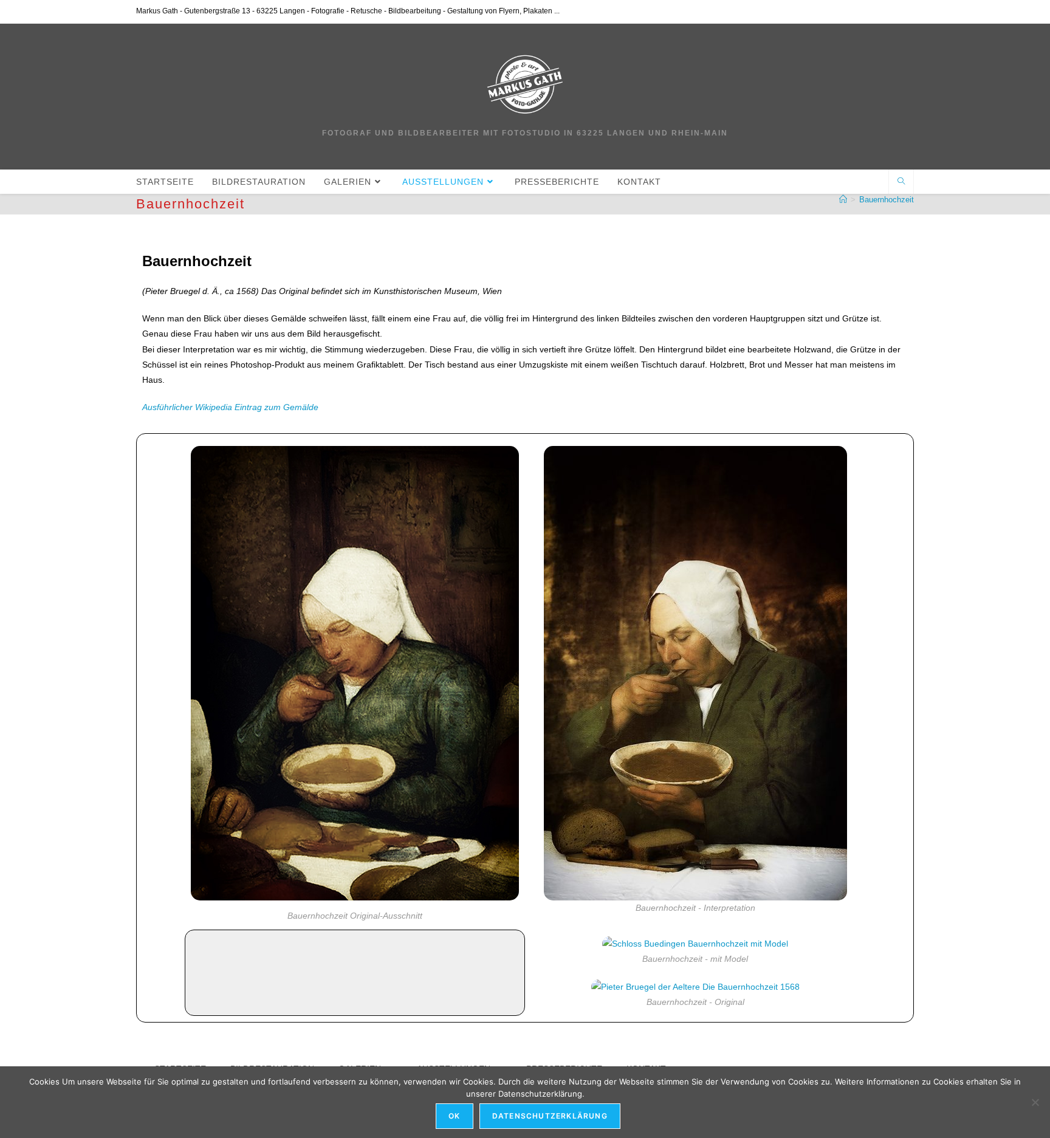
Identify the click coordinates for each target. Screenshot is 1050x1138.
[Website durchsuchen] (901, 182)
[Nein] (1035, 1102)
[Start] (843, 199)
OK (454, 1115)
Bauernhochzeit (886, 199)
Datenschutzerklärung (550, 1115)
